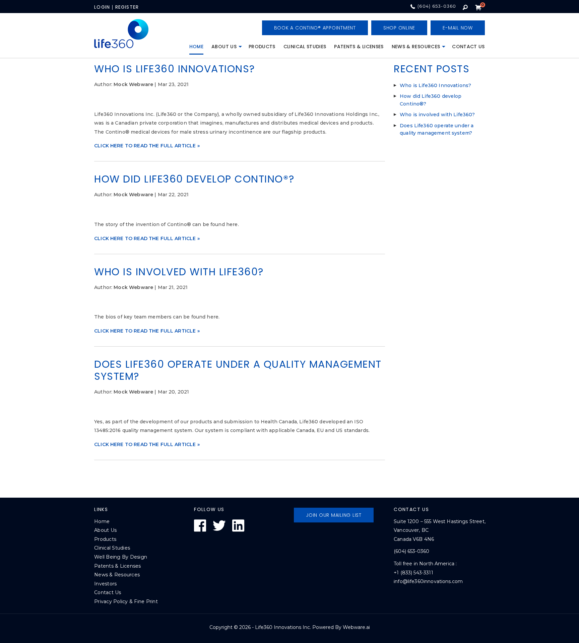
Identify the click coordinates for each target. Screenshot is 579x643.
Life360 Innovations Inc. (283, 627)
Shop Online (399, 27)
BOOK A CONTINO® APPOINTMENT (315, 27)
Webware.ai (356, 627)
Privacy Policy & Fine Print (126, 601)
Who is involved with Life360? (179, 272)
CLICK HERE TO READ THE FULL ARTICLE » (147, 146)
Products (262, 46)
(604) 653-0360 (436, 6)
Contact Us (468, 46)
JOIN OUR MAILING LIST (334, 515)
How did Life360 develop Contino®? (194, 179)
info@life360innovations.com (428, 581)
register (127, 7)
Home (196, 46)
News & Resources (416, 46)
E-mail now (458, 27)
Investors (105, 584)
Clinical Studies (304, 46)
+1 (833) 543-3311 (413, 573)
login (102, 7)
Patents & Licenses (358, 46)
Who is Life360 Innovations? (174, 69)
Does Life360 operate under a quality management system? (238, 370)
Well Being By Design (120, 557)
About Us (224, 46)
